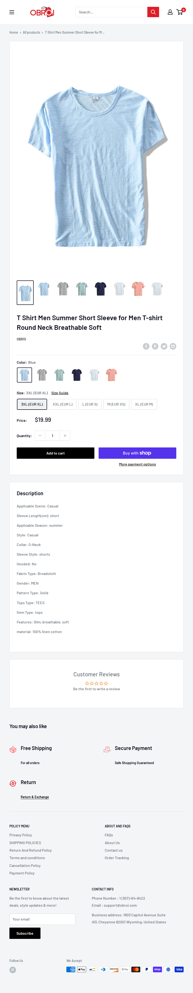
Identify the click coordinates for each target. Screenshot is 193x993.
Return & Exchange (35, 797)
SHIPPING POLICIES (25, 842)
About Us (112, 842)
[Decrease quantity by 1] (40, 436)
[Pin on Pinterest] (155, 346)
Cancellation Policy (25, 865)
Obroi (21, 339)
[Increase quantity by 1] (65, 436)
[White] (94, 375)
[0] (180, 12)
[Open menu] (11, 12)
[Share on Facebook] (146, 346)
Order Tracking (117, 857)
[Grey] (41, 375)
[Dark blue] (76, 375)
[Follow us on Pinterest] (12, 970)
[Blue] (24, 375)
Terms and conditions (27, 857)
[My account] (170, 12)
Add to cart (55, 453)
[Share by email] (173, 346)
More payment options (137, 464)
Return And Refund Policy (30, 850)
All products (31, 32)
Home (13, 32)
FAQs (109, 835)
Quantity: (24, 435)
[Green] (59, 375)
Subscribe (24, 933)
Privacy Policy (20, 835)
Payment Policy (22, 873)
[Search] (153, 12)
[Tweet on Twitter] (164, 346)
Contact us (114, 850)
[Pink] (111, 375)
